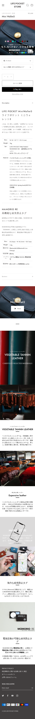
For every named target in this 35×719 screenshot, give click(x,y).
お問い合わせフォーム (9, 677)
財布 (13, 13)
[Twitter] (3, 695)
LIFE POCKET (6, 13)
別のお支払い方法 (17, 94)
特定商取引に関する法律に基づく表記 (14, 671)
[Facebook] (8, 695)
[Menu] (3, 5)
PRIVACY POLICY (8, 668)
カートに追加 (17, 83)
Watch (19, 308)
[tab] (17, 189)
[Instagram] (17, 695)
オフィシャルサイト (8, 674)
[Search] (27, 5)
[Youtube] (12, 695)
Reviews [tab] (4, 276)
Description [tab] (5, 103)
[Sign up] (32, 688)
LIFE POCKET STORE (17, 5)
